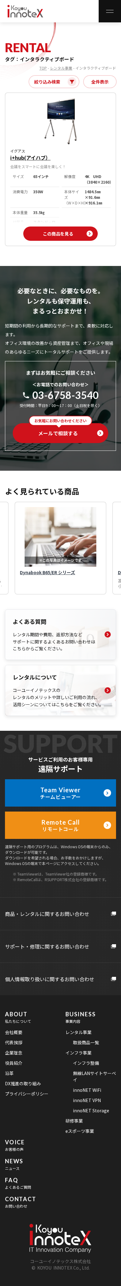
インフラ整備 (86, 1063)
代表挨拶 (13, 1042)
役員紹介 (13, 1063)
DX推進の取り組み (23, 1083)
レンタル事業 (61, 68)
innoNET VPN (87, 1100)
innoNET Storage (91, 1110)
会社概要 (13, 1032)
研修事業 (74, 1121)
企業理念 (13, 1053)
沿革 (9, 1073)
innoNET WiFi (87, 1090)
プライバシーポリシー (26, 1094)
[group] (60, 548)
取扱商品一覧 (86, 1042)
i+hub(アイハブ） (30, 157)
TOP (43, 68)
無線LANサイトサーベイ (94, 1076)
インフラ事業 (78, 1053)
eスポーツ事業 (79, 1131)
